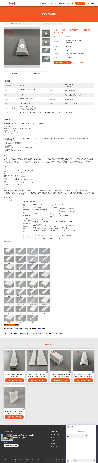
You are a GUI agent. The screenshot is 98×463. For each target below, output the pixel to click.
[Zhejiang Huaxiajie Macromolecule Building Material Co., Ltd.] (12, 3)
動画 (64, 3)
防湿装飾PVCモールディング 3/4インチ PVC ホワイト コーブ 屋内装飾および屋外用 (83, 376)
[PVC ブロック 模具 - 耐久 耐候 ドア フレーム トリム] (14, 360)
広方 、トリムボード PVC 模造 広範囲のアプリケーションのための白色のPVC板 (37, 376)
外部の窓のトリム (37, 333)
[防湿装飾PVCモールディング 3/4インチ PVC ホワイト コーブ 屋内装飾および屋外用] (83, 360)
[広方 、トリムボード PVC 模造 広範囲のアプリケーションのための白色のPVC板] (37, 360)
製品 (52, 3)
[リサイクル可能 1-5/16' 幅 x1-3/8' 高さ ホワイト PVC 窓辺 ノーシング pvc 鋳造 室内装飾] (60, 360)
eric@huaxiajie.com (12, 445)
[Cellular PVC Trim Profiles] (22, 47)
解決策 (60, 3)
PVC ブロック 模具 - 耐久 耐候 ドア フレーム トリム (14, 375)
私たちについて (46, 3)
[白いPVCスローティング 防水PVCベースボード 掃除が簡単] (14, 397)
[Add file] (68, 460)
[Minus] (94, 427)
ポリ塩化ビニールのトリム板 (54, 333)
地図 (15, 460)
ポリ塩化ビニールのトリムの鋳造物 (24, 24)
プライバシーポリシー (8, 460)
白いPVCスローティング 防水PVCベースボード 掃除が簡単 (14, 412)
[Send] (94, 460)
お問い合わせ (70, 3)
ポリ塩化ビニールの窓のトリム (19, 333)
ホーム (39, 3)
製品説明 (37, 73)
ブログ (55, 3)
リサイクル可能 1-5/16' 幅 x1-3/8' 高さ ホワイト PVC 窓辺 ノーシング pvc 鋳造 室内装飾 (60, 376)
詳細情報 (14, 73)
